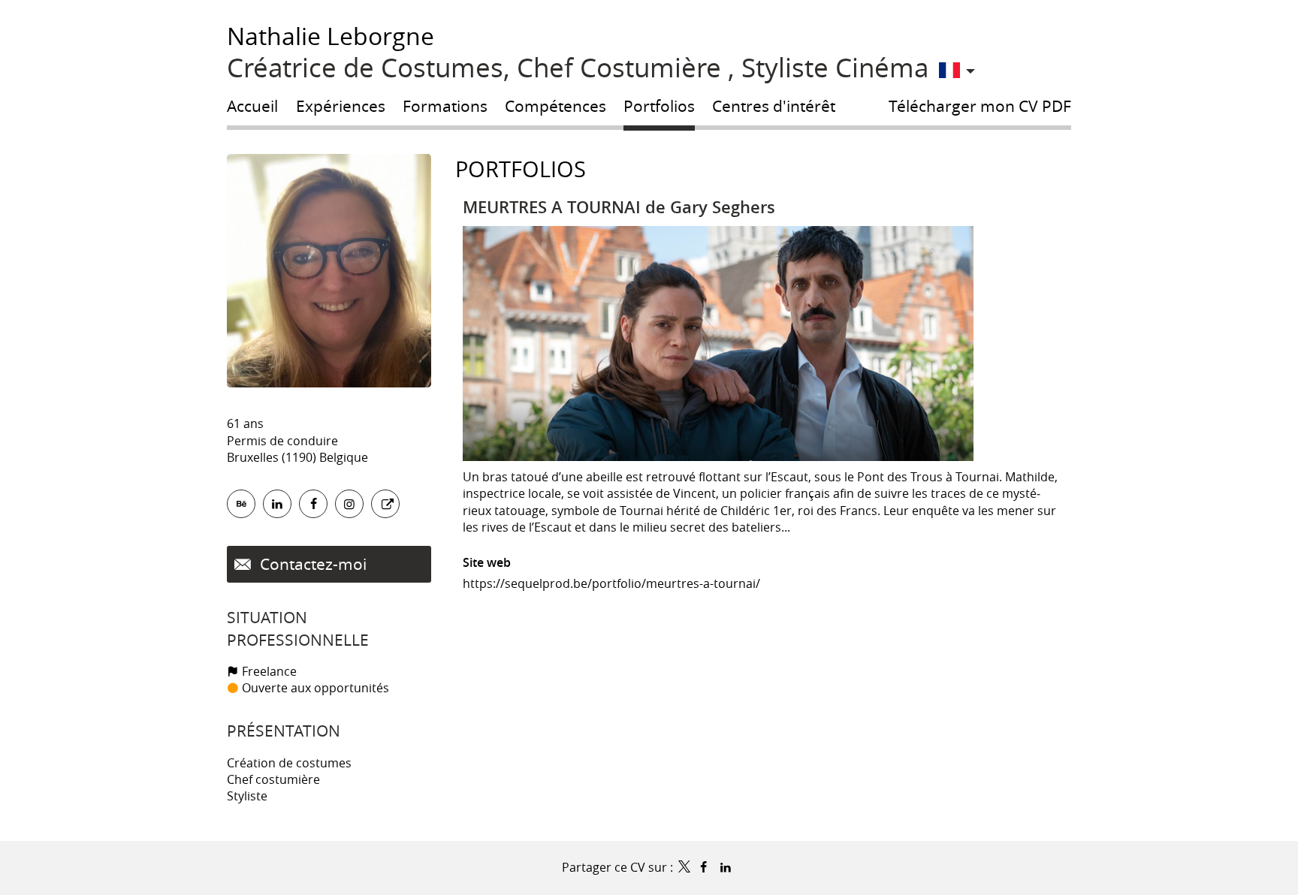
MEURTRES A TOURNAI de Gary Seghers (619, 207)
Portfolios (520, 169)
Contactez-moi (311, 563)
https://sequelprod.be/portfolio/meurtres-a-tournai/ (611, 583)
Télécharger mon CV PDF (980, 105)
